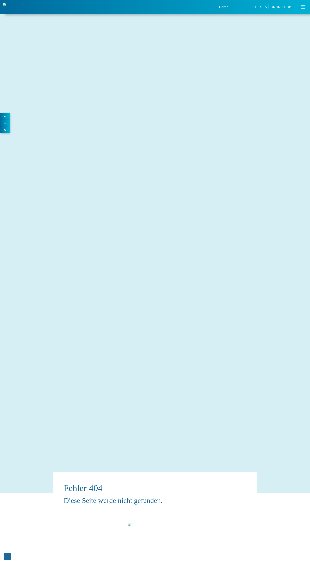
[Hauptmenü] (302, 6)
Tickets (261, 7)
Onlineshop (281, 7)
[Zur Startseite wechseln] (12, 6)
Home (223, 7)
